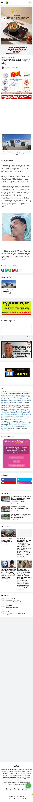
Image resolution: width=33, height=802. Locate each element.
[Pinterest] (13, 270)
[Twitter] (6, 270)
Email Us (16, 461)
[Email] (16, 270)
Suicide (15, 266)
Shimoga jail (11, 57)
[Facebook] (2, 270)
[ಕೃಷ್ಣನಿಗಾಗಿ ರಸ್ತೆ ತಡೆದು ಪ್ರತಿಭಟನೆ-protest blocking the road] (8, 533)
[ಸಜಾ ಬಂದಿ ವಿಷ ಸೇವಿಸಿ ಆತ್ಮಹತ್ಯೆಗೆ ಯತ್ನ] (8, 284)
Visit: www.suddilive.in (16, 457)
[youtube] (8, 482)
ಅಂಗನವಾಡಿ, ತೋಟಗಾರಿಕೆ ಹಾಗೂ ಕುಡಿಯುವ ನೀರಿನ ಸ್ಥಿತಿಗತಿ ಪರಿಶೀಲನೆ (19, 508)
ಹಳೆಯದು (28, 337)
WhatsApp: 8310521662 (17, 465)
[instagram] (24, 482)
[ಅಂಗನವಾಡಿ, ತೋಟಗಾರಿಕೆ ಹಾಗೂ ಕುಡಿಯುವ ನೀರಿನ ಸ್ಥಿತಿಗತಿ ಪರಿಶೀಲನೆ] (5, 509)
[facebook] (8, 479)
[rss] (22, 789)
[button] (2, 2)
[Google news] (24, 486)
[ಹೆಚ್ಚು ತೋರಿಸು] (20, 270)
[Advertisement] (16, 116)
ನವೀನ (3, 337)
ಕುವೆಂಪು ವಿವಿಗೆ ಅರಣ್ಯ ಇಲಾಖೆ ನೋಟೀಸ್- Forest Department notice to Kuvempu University (21, 516)
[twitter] (24, 479)
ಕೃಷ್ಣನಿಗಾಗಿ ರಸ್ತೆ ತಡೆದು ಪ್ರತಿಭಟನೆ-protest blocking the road (16, 392)
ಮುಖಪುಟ (3, 57)
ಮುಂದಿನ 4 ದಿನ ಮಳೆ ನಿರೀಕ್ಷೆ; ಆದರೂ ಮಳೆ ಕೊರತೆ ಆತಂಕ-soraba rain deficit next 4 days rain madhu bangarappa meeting (21, 499)
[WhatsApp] (9, 270)
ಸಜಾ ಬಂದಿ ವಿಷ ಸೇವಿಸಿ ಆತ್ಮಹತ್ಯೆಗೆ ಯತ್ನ (8, 291)
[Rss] (8, 486)
